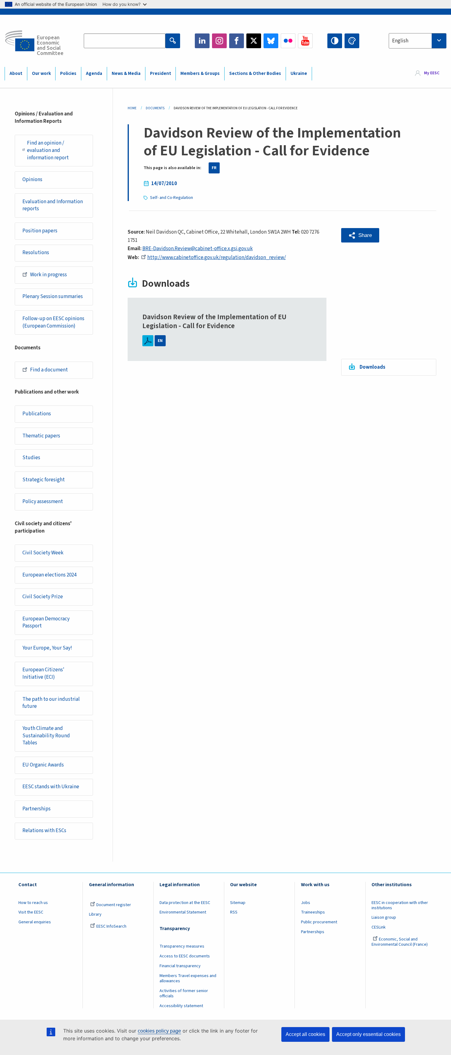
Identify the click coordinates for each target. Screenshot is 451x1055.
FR (214, 168)
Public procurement (319, 922)
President (160, 73)
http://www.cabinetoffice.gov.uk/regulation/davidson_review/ (216, 257)
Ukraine (299, 73)
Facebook (236, 40)
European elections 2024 (49, 575)
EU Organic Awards (43, 765)
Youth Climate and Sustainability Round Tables (46, 736)
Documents (155, 108)
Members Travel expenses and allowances (188, 978)
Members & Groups (200, 73)
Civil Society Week (43, 553)
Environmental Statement (183, 912)
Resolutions (35, 252)
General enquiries (34, 922)
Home (132, 108)
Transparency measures (182, 946)
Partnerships (36, 809)
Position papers (39, 231)
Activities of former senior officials (184, 993)
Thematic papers (41, 436)
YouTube (305, 40)
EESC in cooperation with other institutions (400, 905)
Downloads (372, 367)
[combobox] (417, 40)
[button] (360, 235)
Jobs (305, 903)
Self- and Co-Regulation (171, 198)
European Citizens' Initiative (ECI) (43, 673)
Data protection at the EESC (185, 903)
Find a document (49, 370)
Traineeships (313, 912)
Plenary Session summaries (52, 296)
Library (95, 914)
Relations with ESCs (44, 830)
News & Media (126, 73)
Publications (36, 413)
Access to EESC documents (185, 956)
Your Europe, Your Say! (47, 648)
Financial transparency (180, 966)
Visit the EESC (30, 912)
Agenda (94, 73)
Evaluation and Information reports (52, 205)
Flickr (288, 40)
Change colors (352, 40)
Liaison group (384, 917)
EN (160, 341)
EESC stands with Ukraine (50, 786)
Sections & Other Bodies (255, 73)
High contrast (334, 40)
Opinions (32, 179)
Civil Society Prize (42, 596)
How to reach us (33, 903)
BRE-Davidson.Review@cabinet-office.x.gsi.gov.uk (197, 248)
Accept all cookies (305, 1034)
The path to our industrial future (51, 703)
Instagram (219, 40)
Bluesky (271, 40)
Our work (41, 73)
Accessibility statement (181, 1006)
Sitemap (237, 903)
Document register (113, 905)
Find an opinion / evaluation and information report (48, 150)
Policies (68, 73)
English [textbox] (400, 41)
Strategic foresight (43, 479)
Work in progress (48, 274)
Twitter (253, 40)
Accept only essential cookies (368, 1034)
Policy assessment (42, 501)
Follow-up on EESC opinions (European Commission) (53, 322)
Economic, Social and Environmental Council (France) (400, 942)
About (16, 73)
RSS (233, 912)
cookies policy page (159, 1031)
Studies (31, 457)
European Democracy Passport (46, 622)
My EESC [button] (431, 73)
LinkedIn (202, 40)
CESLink (379, 927)
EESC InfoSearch (111, 926)
